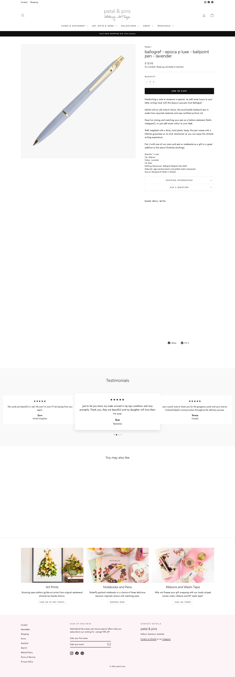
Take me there (183, 602)
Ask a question (179, 187)
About (147, 26)
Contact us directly (149, 639)
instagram (166, 639)
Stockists (24, 643)
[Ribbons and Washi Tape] (183, 565)
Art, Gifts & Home (103, 26)
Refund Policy (27, 652)
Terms (23, 638)
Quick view (44, 508)
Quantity (150, 76)
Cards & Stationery (73, 26)
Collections (129, 26)
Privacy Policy (27, 661)
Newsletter (25, 629)
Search (24, 647)
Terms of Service (28, 657)
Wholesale (164, 26)
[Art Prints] (52, 565)
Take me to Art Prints (52, 602)
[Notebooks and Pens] (117, 565)
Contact (24, 2)
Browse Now (117, 602)
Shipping (34, 2)
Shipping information (179, 180)
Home (147, 46)
